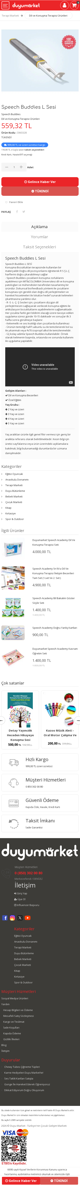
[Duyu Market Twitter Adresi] (20, 920)
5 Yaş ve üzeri (15, 423)
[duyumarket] (26, 4)
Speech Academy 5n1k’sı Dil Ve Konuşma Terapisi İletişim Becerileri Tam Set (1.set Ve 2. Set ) (53, 573)
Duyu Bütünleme (15, 491)
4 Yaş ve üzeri (15, 418)
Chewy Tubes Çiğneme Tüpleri (22, 1067)
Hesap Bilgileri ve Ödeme (18, 1010)
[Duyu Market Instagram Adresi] (12, 920)
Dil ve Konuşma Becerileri (23, 395)
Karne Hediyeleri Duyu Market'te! (23, 1072)
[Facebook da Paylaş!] (17, 211)
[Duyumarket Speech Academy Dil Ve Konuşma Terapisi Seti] (13, 548)
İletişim (25, 885)
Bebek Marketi (14, 496)
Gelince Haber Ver (41, 182)
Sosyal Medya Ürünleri (14, 998)
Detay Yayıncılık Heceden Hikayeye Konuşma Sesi (20, 735)
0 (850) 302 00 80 (28, 873)
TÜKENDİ (41, 191)
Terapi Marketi (10, 15)
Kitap (8, 507)
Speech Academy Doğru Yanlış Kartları (54, 627)
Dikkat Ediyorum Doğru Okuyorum (24, 1090)
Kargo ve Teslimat (13, 1021)
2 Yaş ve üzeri (15, 409)
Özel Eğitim (14, 400)
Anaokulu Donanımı (17, 479)
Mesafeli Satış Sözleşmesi (18, 1016)
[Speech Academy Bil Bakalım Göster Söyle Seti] (13, 607)
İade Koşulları (11, 1027)
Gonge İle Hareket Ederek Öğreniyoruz (27, 1084)
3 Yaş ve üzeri (15, 414)
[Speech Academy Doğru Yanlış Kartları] (13, 632)
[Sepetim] (74, 6)
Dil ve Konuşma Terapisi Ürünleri (48, 15)
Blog (3, 1045)
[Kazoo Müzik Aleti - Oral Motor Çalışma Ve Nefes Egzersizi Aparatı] (60, 709)
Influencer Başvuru (27, 905)
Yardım (5, 1004)
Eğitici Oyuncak (14, 474)
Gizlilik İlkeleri (11, 1039)
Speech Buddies (11, 114)
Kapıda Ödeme (12, 1033)
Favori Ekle (16, 202)
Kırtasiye (10, 513)
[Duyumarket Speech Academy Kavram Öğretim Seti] (13, 658)
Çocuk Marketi (13, 502)
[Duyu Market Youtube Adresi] (27, 920)
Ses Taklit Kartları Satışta (18, 1078)
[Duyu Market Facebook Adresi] (4, 920)
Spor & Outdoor (14, 519)
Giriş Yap (21, 893)
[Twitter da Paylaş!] (23, 211)
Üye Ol (21, 899)
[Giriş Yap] (64, 6)
